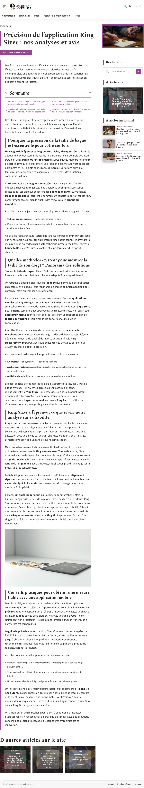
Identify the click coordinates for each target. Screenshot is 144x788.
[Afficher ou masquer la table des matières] (60, 93)
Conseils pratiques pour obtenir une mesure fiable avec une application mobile (71, 110)
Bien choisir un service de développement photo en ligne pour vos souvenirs (47, 759)
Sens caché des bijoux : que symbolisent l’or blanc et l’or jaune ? (128, 158)
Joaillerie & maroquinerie (16, 52)
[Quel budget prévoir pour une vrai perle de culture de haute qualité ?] (109, 130)
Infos (48, 751)
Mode (80, 752)
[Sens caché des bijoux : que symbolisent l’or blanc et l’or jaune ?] (109, 157)
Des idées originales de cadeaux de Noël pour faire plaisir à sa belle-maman (15, 758)
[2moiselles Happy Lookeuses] (20, 6)
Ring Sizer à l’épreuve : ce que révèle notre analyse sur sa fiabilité (70, 103)
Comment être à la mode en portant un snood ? (80, 758)
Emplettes (15, 751)
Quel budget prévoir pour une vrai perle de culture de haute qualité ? (128, 131)
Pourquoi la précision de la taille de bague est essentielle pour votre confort (26, 103)
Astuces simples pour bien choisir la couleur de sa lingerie (128, 145)
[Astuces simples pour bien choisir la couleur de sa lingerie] (109, 144)
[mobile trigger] (5, 6)
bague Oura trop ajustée (36, 160)
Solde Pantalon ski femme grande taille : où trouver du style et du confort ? (123, 102)
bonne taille (12, 248)
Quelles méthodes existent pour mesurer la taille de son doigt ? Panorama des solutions (27, 110)
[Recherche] (125, 6)
